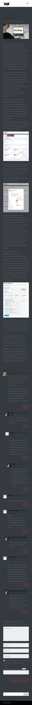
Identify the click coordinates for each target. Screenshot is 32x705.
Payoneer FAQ (17, 239)
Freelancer (14, 21)
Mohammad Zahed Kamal (18, 537)
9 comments (21, 21)
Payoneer (13, 215)
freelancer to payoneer (18, 69)
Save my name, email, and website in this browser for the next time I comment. (16, 663)
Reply (25, 407)
